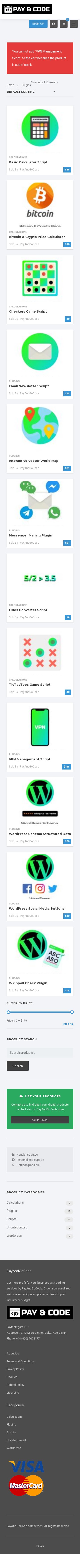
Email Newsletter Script (29, 386)
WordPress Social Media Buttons (36, 908)
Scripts (11, 1219)
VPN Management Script (29, 759)
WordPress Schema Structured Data (40, 834)
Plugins (12, 1211)
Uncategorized (17, 1227)
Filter (68, 1024)
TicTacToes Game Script (29, 685)
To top (40, 1545)
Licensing (13, 1392)
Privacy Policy (15, 1369)
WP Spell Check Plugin (28, 983)
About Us (13, 1353)
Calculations (15, 1202)
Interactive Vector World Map (33, 461)
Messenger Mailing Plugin (30, 535)
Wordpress (14, 1235)
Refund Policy (15, 1384)
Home (10, 85)
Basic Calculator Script (28, 162)
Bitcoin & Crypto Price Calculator (37, 237)
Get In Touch (40, 1119)
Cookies (12, 1377)
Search (17, 1066)
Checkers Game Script (28, 311)
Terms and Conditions (21, 1361)
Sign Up (38, 23)
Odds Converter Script (28, 610)
